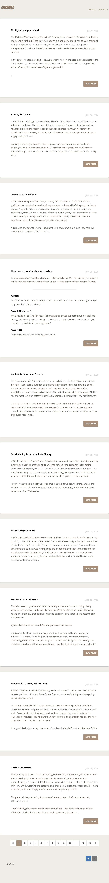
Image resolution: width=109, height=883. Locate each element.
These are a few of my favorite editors (31, 271)
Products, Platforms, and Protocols (29, 683)
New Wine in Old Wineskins (25, 599)
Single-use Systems (21, 767)
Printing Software (20, 114)
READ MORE (90, 83)
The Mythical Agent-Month (25, 30)
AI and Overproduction (23, 530)
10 (70, 843)
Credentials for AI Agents (24, 194)
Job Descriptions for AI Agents (27, 374)
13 (90, 843)
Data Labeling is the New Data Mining (31, 454)
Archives (103, 9)
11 (76, 843)
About (92, 9)
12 (83, 843)
